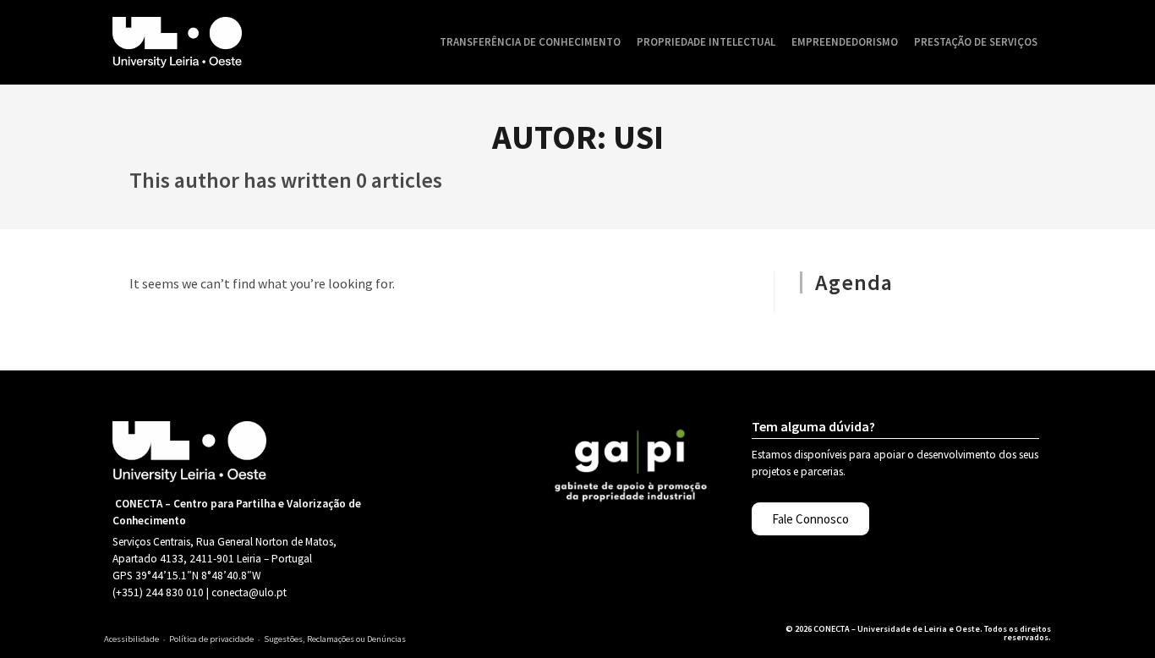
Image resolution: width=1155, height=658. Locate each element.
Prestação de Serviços (975, 42)
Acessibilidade (131, 638)
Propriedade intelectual (706, 42)
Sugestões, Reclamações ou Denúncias (335, 638)
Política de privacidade (211, 638)
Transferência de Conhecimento (530, 42)
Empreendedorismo (844, 42)
